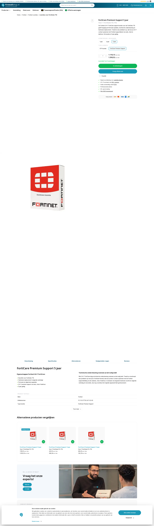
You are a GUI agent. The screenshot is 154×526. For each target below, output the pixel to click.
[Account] (146, 5)
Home (18, 15)
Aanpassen (129, 517)
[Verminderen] (100, 56)
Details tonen (35, 521)
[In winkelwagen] (43, 441)
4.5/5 (148, 1)
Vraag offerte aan (117, 71)
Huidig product (25, 429)
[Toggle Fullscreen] (92, 20)
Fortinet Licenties (33, 15)
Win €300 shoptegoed (84, 1)
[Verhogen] (106, 56)
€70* (63, 1)
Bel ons (27, 484)
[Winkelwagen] (150, 5)
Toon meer (76, 409)
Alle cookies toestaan (130, 512)
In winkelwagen (117, 66)
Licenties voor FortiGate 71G (48, 15)
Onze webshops (71, 1)
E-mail (27, 489)
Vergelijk (103, 76)
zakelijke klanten (118, 80)
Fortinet (24, 15)
